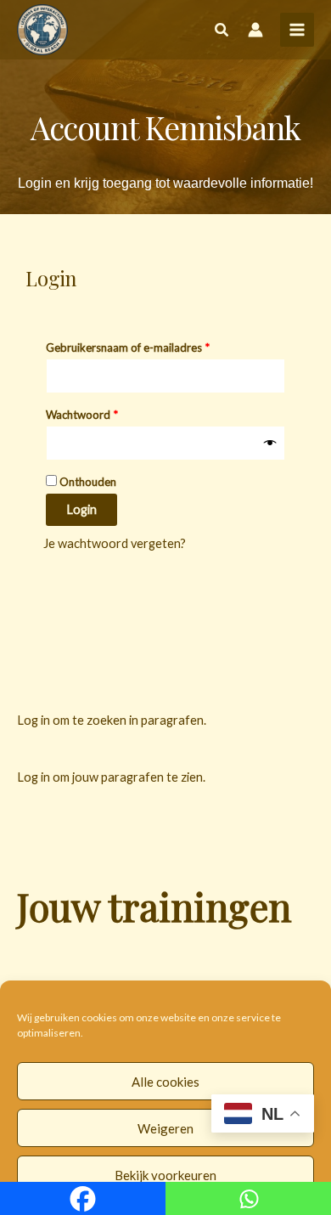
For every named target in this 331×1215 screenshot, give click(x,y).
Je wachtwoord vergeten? (114, 543)
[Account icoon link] (255, 29)
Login (81, 509)
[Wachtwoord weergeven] (270, 443)
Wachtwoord (99, 412)
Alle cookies (165, 1081)
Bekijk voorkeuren (165, 1175)
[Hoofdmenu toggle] (297, 30)
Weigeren (165, 1128)
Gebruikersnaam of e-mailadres (145, 345)
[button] (222, 31)
